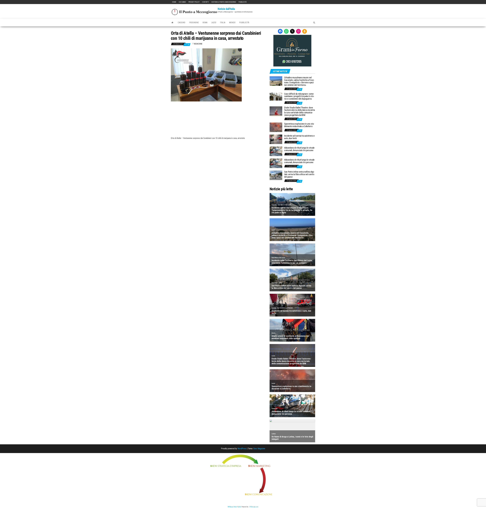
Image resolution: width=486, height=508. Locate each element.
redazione (198, 44)
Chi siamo (182, 2)
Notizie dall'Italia (226, 8)
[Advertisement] (218, 118)
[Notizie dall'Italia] (172, 22)
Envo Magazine (259, 448)
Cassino (181, 22)
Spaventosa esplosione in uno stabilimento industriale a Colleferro (299, 125)
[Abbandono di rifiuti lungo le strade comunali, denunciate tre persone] (276, 151)
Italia (222, 22)
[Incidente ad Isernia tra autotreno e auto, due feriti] (276, 139)
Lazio (213, 22)
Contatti (205, 2)
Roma (204, 22)
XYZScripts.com (253, 507)
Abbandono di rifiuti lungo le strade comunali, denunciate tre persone (299, 149)
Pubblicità (242, 2)
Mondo (232, 22)
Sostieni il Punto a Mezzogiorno (223, 2)
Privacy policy (194, 2)
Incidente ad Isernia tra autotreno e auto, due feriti (299, 137)
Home (174, 2)
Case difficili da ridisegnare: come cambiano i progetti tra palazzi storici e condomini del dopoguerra (299, 96)
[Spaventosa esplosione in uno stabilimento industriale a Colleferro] (276, 127)
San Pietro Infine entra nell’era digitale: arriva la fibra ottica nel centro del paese (299, 174)
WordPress (242, 448)
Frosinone (194, 22)
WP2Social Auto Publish (234, 507)
